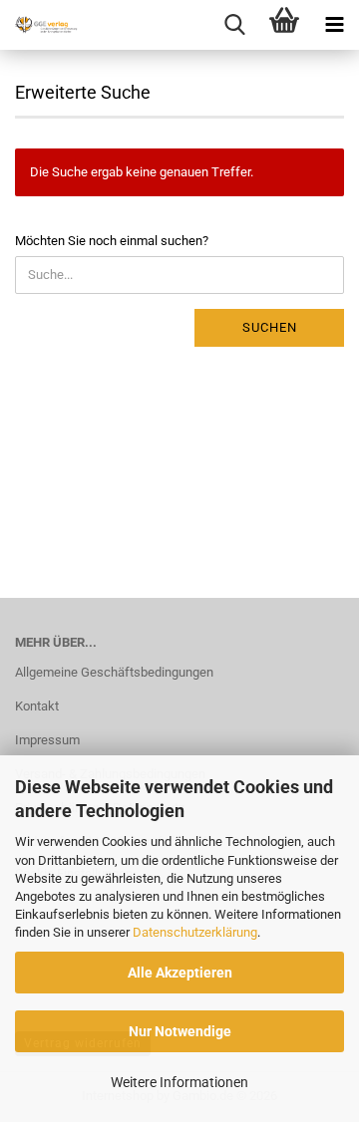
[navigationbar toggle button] (334, 25)
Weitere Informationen (179, 1082)
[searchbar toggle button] (234, 25)
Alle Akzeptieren (180, 973)
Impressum (47, 739)
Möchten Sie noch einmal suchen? (111, 240)
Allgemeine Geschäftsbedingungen (114, 672)
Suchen (269, 327)
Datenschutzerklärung (195, 932)
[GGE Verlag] (40, 25)
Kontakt (37, 706)
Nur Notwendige (180, 1031)
